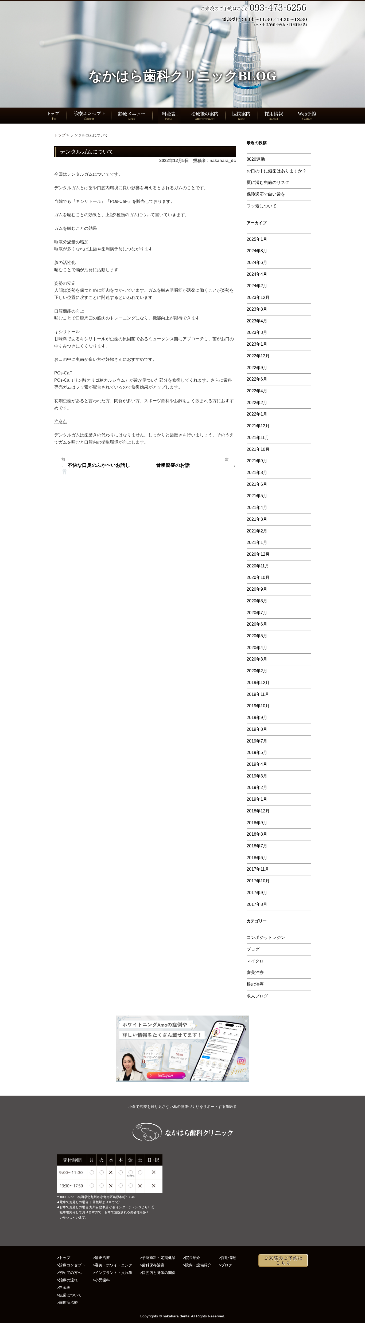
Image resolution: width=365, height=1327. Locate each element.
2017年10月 (258, 881)
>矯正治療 (101, 1257)
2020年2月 (257, 671)
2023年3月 (257, 332)
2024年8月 (257, 250)
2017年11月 (258, 869)
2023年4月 (257, 321)
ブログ (253, 949)
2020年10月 (258, 577)
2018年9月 (257, 822)
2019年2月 (257, 787)
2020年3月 (257, 659)
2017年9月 (257, 892)
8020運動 (256, 159)
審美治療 (255, 972)
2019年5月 (257, 752)
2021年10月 (258, 449)
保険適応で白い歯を (266, 194)
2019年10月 (258, 706)
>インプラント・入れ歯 (112, 1272)
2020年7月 (257, 612)
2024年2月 (257, 285)
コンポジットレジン (266, 937)
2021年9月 (257, 461)
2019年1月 (257, 799)
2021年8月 (257, 472)
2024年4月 (257, 274)
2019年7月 (257, 741)
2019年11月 (258, 694)
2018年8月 (257, 834)
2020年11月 (258, 566)
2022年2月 (257, 402)
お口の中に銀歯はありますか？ (276, 171)
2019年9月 (257, 717)
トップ (59, 135)
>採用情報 (227, 1257)
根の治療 (255, 984)
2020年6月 (257, 624)
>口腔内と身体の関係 (158, 1272)
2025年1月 (257, 239)
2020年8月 (257, 601)
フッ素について (262, 206)
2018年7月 (257, 846)
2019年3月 (257, 776)
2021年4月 (257, 507)
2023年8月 (257, 309)
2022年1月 (257, 414)
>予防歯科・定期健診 (158, 1257)
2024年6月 (257, 262)
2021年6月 (257, 484)
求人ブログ (257, 996)
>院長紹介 (191, 1257)
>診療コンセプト (71, 1265)
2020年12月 (258, 554)
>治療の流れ (67, 1280)
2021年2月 (257, 531)
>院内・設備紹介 (197, 1265)
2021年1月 (257, 542)
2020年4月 (257, 647)
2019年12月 (258, 682)
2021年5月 (257, 495)
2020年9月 (257, 589)
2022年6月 (257, 379)
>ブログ (225, 1265)
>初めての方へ (69, 1272)
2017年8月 (257, 904)
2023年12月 (258, 297)
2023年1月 (257, 344)
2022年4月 (257, 391)
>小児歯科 (101, 1280)
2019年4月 (257, 764)
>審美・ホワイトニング (112, 1265)
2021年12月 (258, 426)
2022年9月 (257, 367)
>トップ (63, 1257)
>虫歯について (69, 1295)
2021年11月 (258, 437)
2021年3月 (257, 519)
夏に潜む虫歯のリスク (268, 182)
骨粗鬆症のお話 (173, 465)
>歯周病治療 (67, 1302)
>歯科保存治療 (152, 1265)
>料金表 (63, 1287)
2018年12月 (258, 811)
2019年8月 (257, 729)
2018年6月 (257, 857)
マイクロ (255, 961)
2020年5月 (257, 636)
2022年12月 (258, 356)
